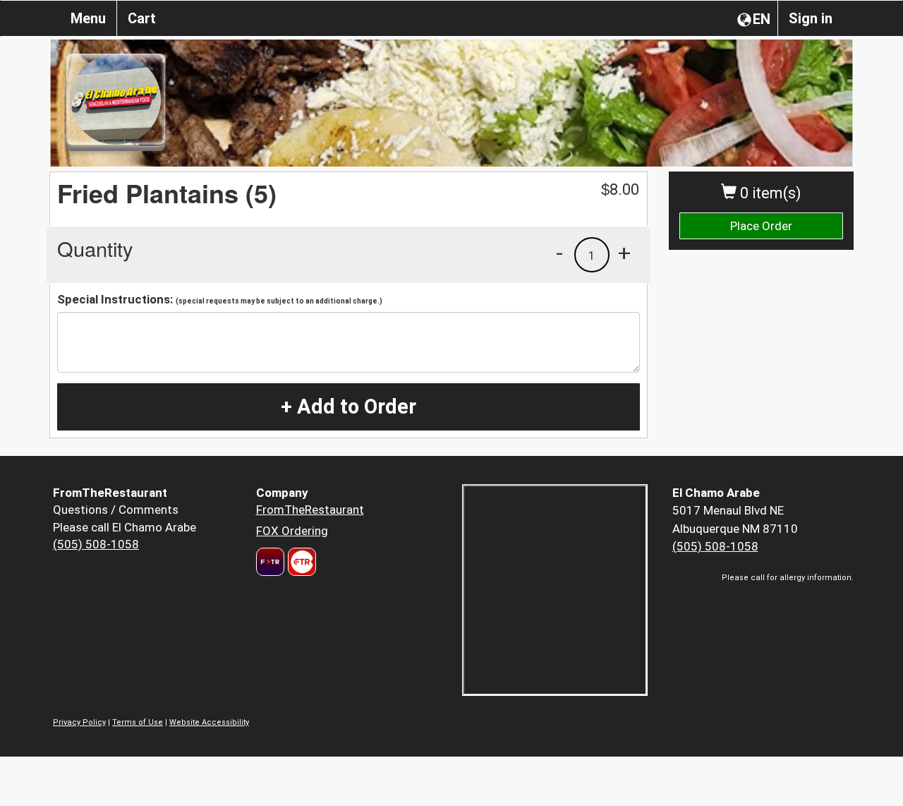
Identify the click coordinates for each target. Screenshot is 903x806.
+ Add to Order (348, 407)
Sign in (810, 18)
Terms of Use (137, 722)
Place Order (761, 226)
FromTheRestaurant (310, 510)
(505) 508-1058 (96, 544)
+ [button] (624, 252)
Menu (88, 18)
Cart (142, 18)
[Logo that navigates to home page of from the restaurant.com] (270, 562)
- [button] (559, 252)
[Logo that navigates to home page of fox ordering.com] (300, 562)
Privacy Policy (79, 722)
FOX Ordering (292, 531)
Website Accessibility (209, 722)
